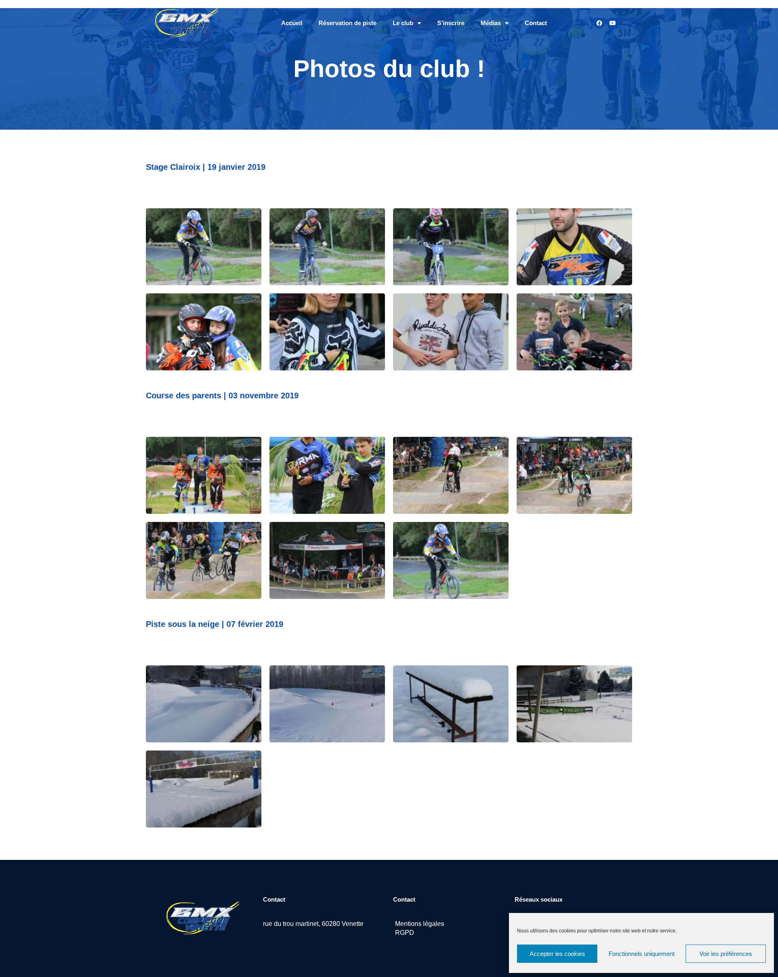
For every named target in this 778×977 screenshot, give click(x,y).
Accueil (291, 22)
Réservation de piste (347, 22)
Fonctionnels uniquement (642, 953)
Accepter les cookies (557, 953)
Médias (491, 22)
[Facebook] (599, 23)
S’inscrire (450, 22)
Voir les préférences (725, 953)
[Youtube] (612, 23)
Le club (403, 22)
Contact (536, 22)
